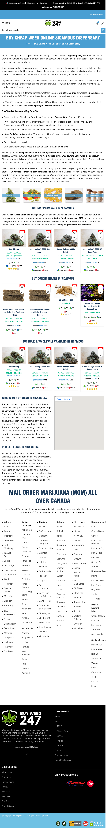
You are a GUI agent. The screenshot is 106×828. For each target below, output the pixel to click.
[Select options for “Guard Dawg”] (22, 237)
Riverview (8, 647)
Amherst (25, 633)
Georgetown (62, 564)
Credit (45, 816)
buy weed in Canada (61, 172)
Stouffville (78, 593)
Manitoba (8, 597)
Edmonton (9, 541)
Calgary (7, 531)
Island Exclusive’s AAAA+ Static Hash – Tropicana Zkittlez (13, 312)
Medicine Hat (10, 575)
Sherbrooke (44, 618)
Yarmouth (26, 673)
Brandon (8, 601)
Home (29, 44)
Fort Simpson (97, 581)
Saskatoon (96, 659)
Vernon (25, 614)
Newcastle (79, 527)
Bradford (60, 541)
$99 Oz (60, 727)
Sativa (60, 736)
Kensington (96, 625)
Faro (93, 668)
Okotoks (8, 579)
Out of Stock (8, 806)
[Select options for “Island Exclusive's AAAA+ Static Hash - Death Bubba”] (48, 292)
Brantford (60, 550)
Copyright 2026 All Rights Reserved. (23, 816)
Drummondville (46, 549)
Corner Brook (97, 531)
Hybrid (60, 741)
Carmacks (96, 673)
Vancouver (27, 609)
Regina (94, 654)
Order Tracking (96, 14)
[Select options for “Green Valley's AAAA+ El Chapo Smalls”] (100, 354)
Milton (59, 625)
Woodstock (79, 629)
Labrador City (97, 549)
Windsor (78, 624)
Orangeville (79, 545)
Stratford (78, 598)
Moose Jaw (96, 645)
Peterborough (80, 564)
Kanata (59, 590)
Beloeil (42, 527)
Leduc (7, 561)
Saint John (9, 652)
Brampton (61, 545)
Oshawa (78, 554)
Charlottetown (98, 616)
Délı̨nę (94, 576)
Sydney (25, 660)
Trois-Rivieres (45, 627)
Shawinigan (44, 614)
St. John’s (96, 562)
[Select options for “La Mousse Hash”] (74, 292)
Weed (57, 722)
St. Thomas (79, 589)
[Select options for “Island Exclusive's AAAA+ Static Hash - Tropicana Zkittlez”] (22, 292)
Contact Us (7, 777)
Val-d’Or (43, 632)
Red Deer (8, 584)
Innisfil (59, 585)
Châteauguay (45, 531)
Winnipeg (8, 606)
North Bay (78, 536)
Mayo (94, 686)
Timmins (77, 607)
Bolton (59, 536)
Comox (25, 547)
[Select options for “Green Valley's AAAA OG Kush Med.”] (100, 237)
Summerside (97, 635)
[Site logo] (53, 23)
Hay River (95, 590)
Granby (42, 558)
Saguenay (43, 581)
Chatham (43, 536)
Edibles (58, 751)
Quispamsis (9, 638)
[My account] (102, 23)
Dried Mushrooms (63, 760)
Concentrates (61, 756)
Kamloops (26, 561)
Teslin (93, 677)
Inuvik (94, 595)
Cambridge (61, 554)
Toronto (77, 612)
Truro (24, 664)
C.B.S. (94, 527)
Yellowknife (96, 599)
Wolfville (25, 669)
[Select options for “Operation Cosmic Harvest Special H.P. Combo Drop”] (100, 292)
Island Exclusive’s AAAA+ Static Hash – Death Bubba (39, 312)
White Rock (27, 623)
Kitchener (60, 607)
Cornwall (60, 559)
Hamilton (60, 581)
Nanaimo (26, 575)
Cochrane (8, 536)
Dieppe (7, 619)
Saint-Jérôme (45, 601)
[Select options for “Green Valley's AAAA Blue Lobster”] (48, 237)
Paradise (95, 558)
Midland (60, 621)
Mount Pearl (96, 553)
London (60, 616)
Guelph (59, 576)
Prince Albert (97, 650)
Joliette (42, 562)
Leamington (61, 612)
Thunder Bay (80, 602)
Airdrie (7, 527)
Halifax (25, 642)
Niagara (77, 531)
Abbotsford (27, 530)
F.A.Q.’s (5, 802)
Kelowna (26, 566)
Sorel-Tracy (44, 623)
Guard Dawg (14, 250)
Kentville (25, 647)
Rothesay (8, 642)
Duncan (25, 557)
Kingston (60, 602)
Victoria (25, 618)
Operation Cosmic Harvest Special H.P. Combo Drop (92, 306)
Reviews (6, 787)
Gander (94, 536)
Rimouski (43, 576)
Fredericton (9, 629)
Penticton (26, 579)
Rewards (6, 792)
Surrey (25, 604)
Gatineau (43, 553)
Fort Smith (96, 585)
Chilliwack (26, 543)
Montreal (43, 567)
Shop (57, 717)
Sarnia (77, 568)
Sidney (25, 600)
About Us (6, 797)
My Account (7, 773)
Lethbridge (9, 566)
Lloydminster (10, 570)
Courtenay (26, 552)
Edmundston (10, 624)
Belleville (60, 531)
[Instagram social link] (26, 754)
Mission (25, 570)
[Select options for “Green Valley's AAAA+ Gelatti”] (74, 237)
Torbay (94, 567)
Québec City (45, 572)
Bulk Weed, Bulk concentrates (35, 179)
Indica (60, 746)
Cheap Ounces (64, 731)
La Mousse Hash (66, 300)
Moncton (8, 633)
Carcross (95, 682)
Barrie (59, 527)
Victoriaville (44, 637)
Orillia (76, 550)
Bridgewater (27, 638)
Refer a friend (8, 782)
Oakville (77, 541)
